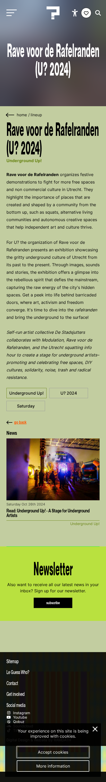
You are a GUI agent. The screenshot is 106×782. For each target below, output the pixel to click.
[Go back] (10, 115)
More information (53, 766)
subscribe (53, 603)
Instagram (21, 713)
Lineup (36, 115)
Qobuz (18, 721)
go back (20, 422)
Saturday (26, 406)
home (22, 115)
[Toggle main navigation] (10, 13)
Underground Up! (26, 393)
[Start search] (96, 13)
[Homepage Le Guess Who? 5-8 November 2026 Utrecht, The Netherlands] (53, 12)
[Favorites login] (86, 13)
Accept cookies (53, 752)
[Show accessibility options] (75, 13)
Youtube (19, 717)
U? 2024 (68, 393)
